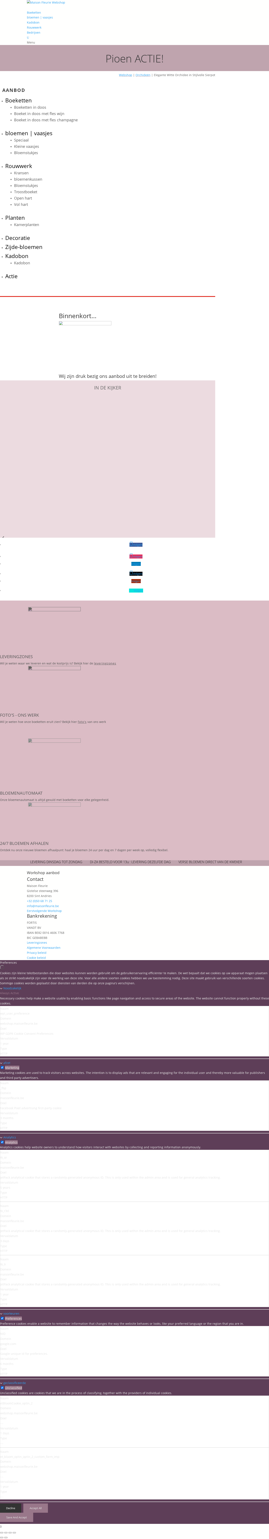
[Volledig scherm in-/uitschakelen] (6, 1532)
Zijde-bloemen (23, 247)
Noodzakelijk (12, 988)
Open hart (23, 198)
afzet (6, 1063)
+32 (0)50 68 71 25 (39, 901)
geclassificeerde (14, 1383)
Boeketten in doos (30, 107)
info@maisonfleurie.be (43, 906)
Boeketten (34, 13)
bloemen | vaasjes (40, 17)
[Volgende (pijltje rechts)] (6, 1537)
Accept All (36, 1508)
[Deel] (10, 1532)
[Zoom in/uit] (1, 1532)
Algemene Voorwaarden (44, 948)
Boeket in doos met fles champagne (46, 119)
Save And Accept (16, 1517)
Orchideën (143, 75)
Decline (10, 1508)
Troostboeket (25, 191)
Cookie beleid (36, 958)
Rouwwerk (34, 27)
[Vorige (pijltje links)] (1, 1537)
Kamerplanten (26, 224)
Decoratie (17, 238)
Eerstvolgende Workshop (44, 911)
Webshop (125, 75)
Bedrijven (33, 32)
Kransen (21, 172)
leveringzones (105, 663)
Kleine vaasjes (26, 146)
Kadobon (33, 22)
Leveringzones (37, 943)
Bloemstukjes (26, 152)
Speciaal (21, 140)
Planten (15, 217)
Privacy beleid (36, 953)
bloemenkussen (28, 179)
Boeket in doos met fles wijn (39, 113)
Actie (11, 276)
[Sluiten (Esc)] (14, 1532)
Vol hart (21, 204)
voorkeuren (11, 1313)
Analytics (9, 1137)
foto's (82, 722)
